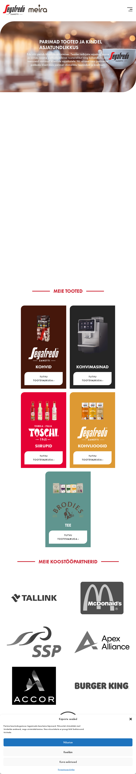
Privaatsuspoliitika (66, 769)
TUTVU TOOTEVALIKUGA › (43, 378)
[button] (130, 719)
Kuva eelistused (68, 762)
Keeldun (68, 752)
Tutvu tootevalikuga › (68, 537)
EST (120, 23)
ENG (128, 23)
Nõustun (68, 742)
